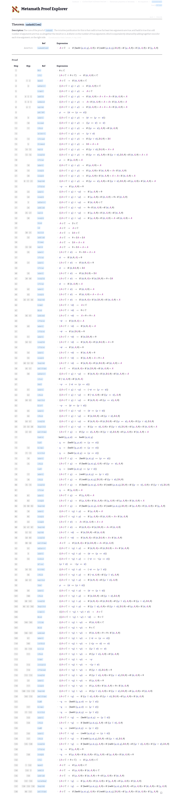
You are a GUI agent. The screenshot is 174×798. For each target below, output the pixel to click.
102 (32, 606)
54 (28, 353)
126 (28, 733)
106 (26, 633)
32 (28, 237)
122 (30, 712)
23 (28, 192)
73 (30, 453)
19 (28, 171)
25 (26, 213)
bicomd (40, 123)
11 (28, 128)
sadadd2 (49, 30)
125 (26, 744)
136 (32, 786)
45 (26, 368)
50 (26, 342)
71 (26, 453)
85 (28, 517)
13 (28, 139)
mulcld (40, 233)
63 (30, 400)
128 (30, 744)
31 (30, 233)
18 (28, 165)
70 (25, 506)
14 (26, 149)
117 (28, 686)
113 (28, 665)
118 (32, 691)
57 (30, 368)
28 (28, 218)
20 (28, 176)
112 (26, 675)
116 (28, 691)
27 (30, 213)
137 (30, 792)
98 (26, 601)
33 (26, 247)
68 (32, 427)
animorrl (41, 134)
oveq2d (40, 501)
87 (32, 527)
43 (28, 294)
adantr (40, 252)
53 (28, 363)
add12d (40, 97)
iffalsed (41, 670)
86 (24, 606)
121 (28, 707)
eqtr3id (41, 400)
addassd (41, 102)
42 (28, 289)
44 (32, 300)
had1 (40, 443)
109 (28, 643)
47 (30, 316)
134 (28, 776)
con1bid (41, 643)
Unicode (159, 17)
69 (30, 432)
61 (28, 390)
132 (29, 765)
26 (28, 208)
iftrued (41, 139)
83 (32, 506)
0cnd (40, 310)
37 (28, 263)
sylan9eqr (42, 781)
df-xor (40, 564)
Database (75, 2)
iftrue (40, 160)
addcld (40, 770)
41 (28, 300)
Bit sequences (143, 2)
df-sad (158, 5)
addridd (41, 776)
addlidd (41, 208)
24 (28, 197)
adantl (40, 118)
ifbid (40, 128)
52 (30, 342)
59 (28, 427)
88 (26, 543)
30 (26, 233)
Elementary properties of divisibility (122, 2)
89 (30, 538)
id (39, 228)
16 (30, 155)
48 (25, 363)
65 (28, 411)
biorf (40, 406)
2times (40, 242)
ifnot (40, 379)
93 (28, 559)
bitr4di (41, 569)
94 (26, 569)
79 (30, 485)
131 (26, 781)
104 (26, 622)
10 (28, 123)
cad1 (40, 469)
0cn (39, 70)
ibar (40, 585)
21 (31, 181)
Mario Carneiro (65, 38)
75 (28, 464)
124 (28, 723)
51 (28, 337)
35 (28, 252)
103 (26, 696)
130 (28, 755)
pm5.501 (41, 112)
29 (25, 427)
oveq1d (40, 171)
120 (23, 786)
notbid (40, 559)
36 (25, 300)
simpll (40, 91)
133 (27, 770)
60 (26, 400)
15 (30, 149)
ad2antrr (41, 86)
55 (28, 358)
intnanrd (41, 665)
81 (28, 495)
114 (28, 670)
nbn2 (40, 384)
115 (30, 675)
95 (30, 569)
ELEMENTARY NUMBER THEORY (94, 2)
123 (28, 718)
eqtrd (40, 149)
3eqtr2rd (41, 427)
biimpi (40, 448)
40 (30, 279)
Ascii (151, 17)
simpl (40, 305)
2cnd (40, 223)
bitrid (40, 649)
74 (28, 458)
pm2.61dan (42, 368)
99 (28, 591)
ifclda (40, 622)
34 (30, 247)
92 (28, 606)
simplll (41, 612)
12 (26, 155)
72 (28, 448)
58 (28, 374)
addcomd (41, 316)
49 (28, 326)
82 (28, 501)
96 (28, 575)
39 (28, 273)
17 (28, 181)
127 (28, 739)
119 (30, 696)
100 (28, 596)
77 (28, 474)
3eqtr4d (41, 181)
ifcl (40, 75)
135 (30, 781)
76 (26, 485)
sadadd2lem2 (156, 1)
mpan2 (40, 81)
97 (30, 580)
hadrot (40, 437)
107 (30, 633)
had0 (40, 702)
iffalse (41, 186)
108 (23, 691)
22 (26, 432)
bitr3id (41, 453)
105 (30, 622)
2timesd (41, 144)
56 (32, 363)
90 (30, 543)
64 (26, 421)
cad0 (40, 728)
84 (26, 792)
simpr (40, 659)
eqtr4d (40, 107)
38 (26, 279)
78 (28, 480)
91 (28, 548)
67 (30, 421)
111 (28, 654)
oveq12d (41, 155)
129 (28, 786)
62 (28, 395)
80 (28, 506)
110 (30, 649)
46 (26, 316)
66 (28, 416)
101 (30, 601)
